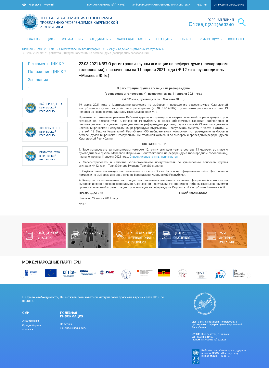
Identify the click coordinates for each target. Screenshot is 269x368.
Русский (49, 4)
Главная (27, 49)
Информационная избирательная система (161, 4)
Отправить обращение (229, 4)
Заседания (38, 79)
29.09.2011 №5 (46, 49)
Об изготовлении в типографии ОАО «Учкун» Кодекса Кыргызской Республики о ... (112, 49)
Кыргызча (35, 4)
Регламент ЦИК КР (46, 63)
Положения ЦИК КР (47, 71)
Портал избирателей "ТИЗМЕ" (106, 4)
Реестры (202, 4)
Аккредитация (31, 320)
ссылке (27, 301)
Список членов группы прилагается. (154, 156)
